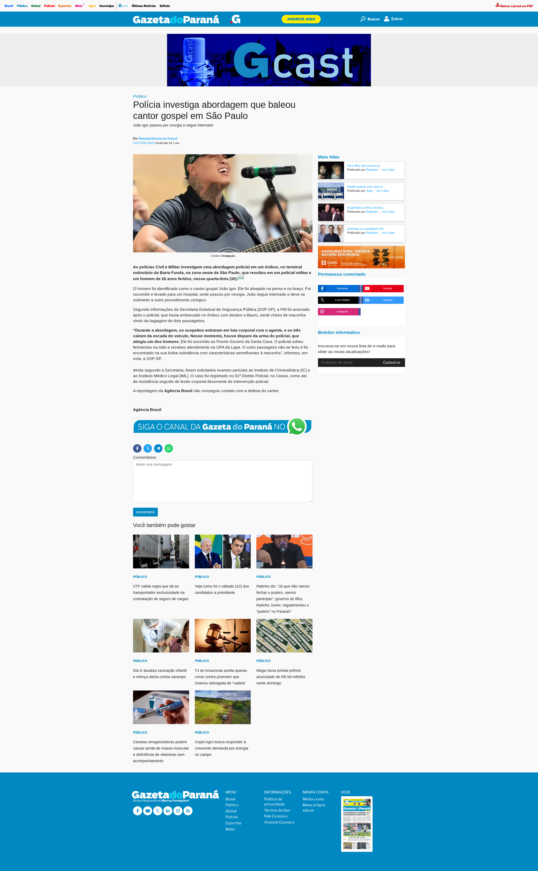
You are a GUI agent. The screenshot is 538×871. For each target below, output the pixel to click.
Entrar (397, 19)
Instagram (342, 311)
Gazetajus (106, 6)
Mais (80, 5)
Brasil (9, 6)
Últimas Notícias (144, 6)
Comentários (144, 457)
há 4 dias (388, 169)
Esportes (64, 6)
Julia (368, 190)
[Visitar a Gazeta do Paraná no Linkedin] (167, 810)
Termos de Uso (277, 810)
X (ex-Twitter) (342, 300)
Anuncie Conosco (279, 822)
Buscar (374, 19)
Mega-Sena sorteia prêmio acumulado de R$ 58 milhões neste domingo (280, 676)
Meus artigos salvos (314, 807)
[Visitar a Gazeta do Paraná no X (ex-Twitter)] (157, 810)
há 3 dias (388, 211)
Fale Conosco (275, 816)
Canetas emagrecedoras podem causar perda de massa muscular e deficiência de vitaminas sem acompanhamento (161, 751)
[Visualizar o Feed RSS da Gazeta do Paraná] (188, 810)
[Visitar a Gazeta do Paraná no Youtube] (147, 810)
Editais (165, 6)
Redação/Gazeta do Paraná (158, 138)
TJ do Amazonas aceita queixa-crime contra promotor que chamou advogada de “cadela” (221, 676)
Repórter (371, 169)
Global (35, 6)
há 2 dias (383, 190)
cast (123, 5)
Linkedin (388, 300)
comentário (145, 512)
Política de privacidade (274, 801)
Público (22, 6)
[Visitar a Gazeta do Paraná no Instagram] (177, 810)
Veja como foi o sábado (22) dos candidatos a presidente (222, 589)
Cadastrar (392, 362)
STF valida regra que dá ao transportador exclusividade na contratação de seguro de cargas (160, 592)
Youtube (387, 288)
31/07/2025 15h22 (144, 143)
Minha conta (313, 799)
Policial (49, 6)
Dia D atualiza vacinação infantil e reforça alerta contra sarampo (160, 673)
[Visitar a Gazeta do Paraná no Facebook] (137, 810)
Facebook (342, 288)
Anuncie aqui (301, 19)
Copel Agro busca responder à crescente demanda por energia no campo (221, 748)
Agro (92, 6)
